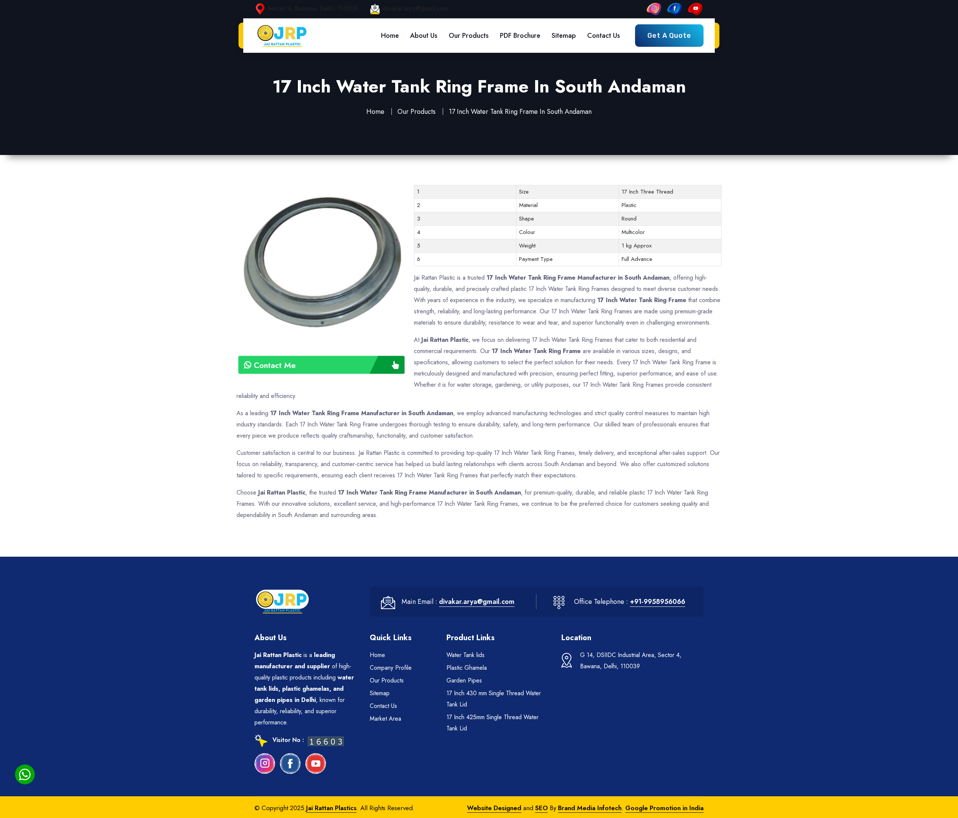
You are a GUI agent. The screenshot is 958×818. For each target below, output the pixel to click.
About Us (423, 35)
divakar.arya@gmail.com (415, 8)
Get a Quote (669, 35)
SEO (541, 807)
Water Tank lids (465, 655)
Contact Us (603, 35)
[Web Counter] (326, 740)
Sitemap (564, 35)
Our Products (469, 35)
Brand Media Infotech (590, 807)
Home (390, 35)
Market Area (385, 718)
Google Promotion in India (664, 807)
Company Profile (391, 667)
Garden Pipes (464, 680)
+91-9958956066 (657, 601)
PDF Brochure (520, 35)
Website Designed (494, 807)
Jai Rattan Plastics (331, 807)
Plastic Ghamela (466, 667)
